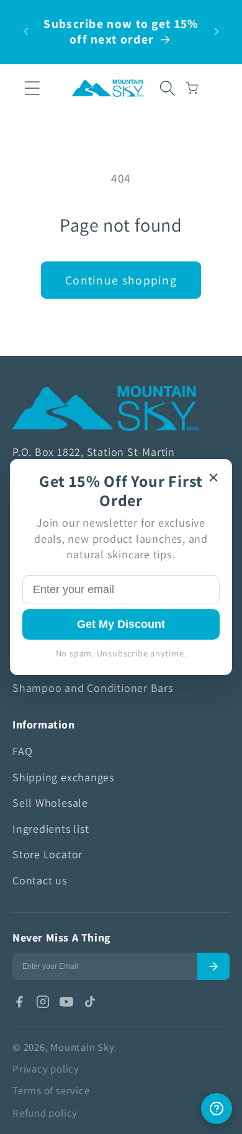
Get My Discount (121, 624)
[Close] (213, 477)
